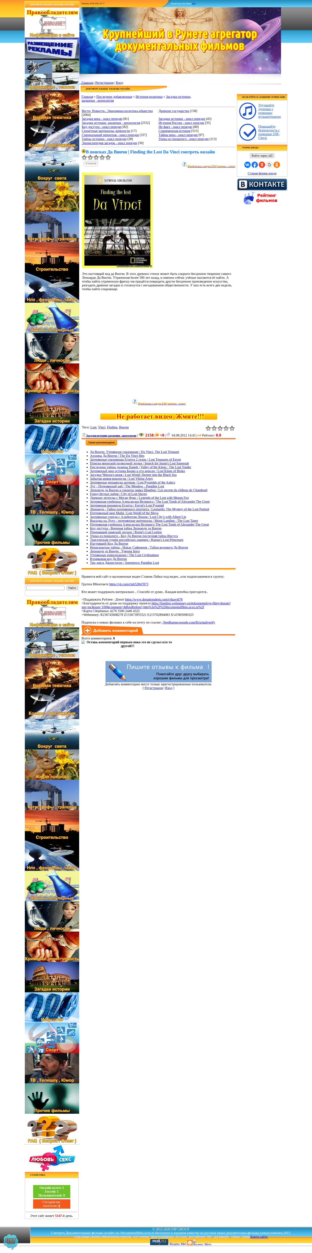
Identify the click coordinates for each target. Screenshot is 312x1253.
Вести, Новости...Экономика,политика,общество (117, 111)
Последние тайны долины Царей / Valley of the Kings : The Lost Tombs (140, 467)
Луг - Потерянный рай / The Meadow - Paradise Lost (127, 486)
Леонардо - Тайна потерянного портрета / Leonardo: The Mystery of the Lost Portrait (149, 509)
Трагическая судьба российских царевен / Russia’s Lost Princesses (136, 540)
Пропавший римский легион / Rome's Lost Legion (126, 532)
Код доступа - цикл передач (102, 127)
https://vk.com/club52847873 (128, 584)
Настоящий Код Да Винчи (109, 543)
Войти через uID (262, 155)
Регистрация (104, 82)
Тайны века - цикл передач (178, 135)
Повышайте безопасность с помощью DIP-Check (269, 132)
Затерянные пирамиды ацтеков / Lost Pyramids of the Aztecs (132, 482)
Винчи (124, 427)
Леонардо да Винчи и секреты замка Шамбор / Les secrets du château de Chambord (148, 490)
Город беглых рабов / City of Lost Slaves (118, 494)
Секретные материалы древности (106, 131)
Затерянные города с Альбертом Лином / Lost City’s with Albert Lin (138, 517)
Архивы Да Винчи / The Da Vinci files (117, 456)
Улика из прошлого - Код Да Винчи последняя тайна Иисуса (134, 536)
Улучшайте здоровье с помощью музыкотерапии (269, 110)
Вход (119, 82)
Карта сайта (259, 1237)
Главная (87, 82)
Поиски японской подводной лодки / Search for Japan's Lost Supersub (139, 463)
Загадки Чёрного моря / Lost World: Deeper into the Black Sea (133, 475)
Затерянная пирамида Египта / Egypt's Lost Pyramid (127, 505)
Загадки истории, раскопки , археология (111, 123)
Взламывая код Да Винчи (108, 559)
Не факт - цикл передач (175, 127)
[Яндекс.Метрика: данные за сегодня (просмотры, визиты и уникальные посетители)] (202, 1242)
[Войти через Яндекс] (262, 165)
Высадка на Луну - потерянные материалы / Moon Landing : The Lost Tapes (144, 520)
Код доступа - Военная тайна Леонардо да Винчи (126, 528)
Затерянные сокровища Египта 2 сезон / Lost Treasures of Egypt (135, 459)
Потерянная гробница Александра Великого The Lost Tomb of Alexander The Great (149, 524)
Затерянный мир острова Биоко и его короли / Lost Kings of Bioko (137, 471)
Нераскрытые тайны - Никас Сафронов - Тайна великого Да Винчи (139, 547)
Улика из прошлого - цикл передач (184, 139)
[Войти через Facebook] (255, 165)
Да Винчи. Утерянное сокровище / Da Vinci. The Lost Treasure (134, 452)
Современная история (174, 131)
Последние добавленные (114, 97)
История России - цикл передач (181, 123)
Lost (93, 427)
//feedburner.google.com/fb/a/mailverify (188, 622)
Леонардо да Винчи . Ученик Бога (115, 551)
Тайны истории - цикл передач (104, 139)
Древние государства (174, 111)
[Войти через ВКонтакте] (247, 165)
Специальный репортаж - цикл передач (110, 135)
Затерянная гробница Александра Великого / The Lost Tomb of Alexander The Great (149, 501)
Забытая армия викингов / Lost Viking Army (121, 478)
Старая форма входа (262, 173)
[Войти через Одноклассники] (277, 165)
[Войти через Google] (269, 164)
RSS (193, 4)
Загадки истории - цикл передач (182, 119)
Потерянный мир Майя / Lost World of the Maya (124, 513)
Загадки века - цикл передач (102, 119)
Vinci (101, 427)
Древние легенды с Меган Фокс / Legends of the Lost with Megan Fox (139, 498)
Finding (112, 427)
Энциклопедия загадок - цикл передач (109, 143)
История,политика (149, 97)
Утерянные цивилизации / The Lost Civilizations (124, 555)
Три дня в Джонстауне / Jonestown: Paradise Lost (124, 563)
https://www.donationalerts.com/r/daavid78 (154, 599)
